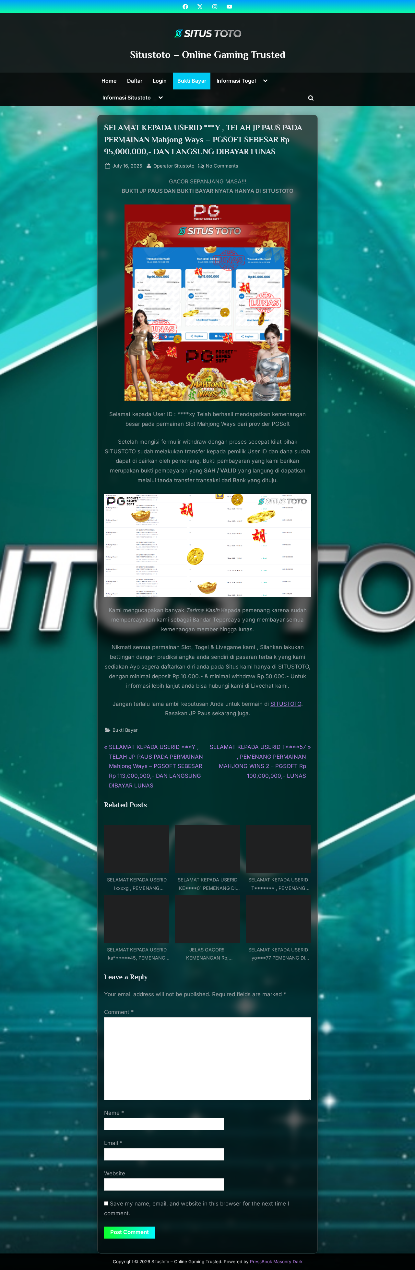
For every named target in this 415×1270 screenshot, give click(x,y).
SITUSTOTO (285, 704)
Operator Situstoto (174, 166)
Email (113, 1143)
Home (109, 80)
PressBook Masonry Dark (276, 1261)
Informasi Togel (236, 80)
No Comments (222, 166)
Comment (119, 1012)
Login (160, 80)
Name (114, 1113)
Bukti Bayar (191, 80)
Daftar (134, 80)
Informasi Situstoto (126, 97)
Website (114, 1173)
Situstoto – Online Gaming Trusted (207, 54)
